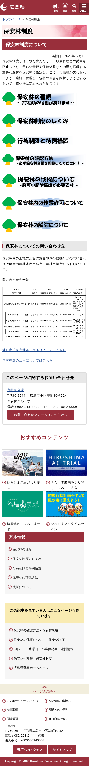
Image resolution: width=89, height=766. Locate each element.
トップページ (11, 19)
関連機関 (12, 719)
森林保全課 (15, 390)
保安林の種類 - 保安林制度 (33, 658)
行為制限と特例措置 (27, 568)
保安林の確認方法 (25, 577)
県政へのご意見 (58, 710)
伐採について (22, 587)
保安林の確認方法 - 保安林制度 (36, 630)
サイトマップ (62, 749)
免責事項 (12, 710)
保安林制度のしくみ (27, 558)
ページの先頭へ (44, 691)
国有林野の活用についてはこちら (27, 360)
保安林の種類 (22, 549)
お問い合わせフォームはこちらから (41, 414)
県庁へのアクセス (30, 749)
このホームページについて (23, 701)
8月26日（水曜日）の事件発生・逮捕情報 (43, 649)
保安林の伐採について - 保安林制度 (39, 639)
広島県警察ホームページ (31, 668)
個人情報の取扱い (60, 701)
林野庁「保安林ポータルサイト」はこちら (34, 350)
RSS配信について (59, 719)
